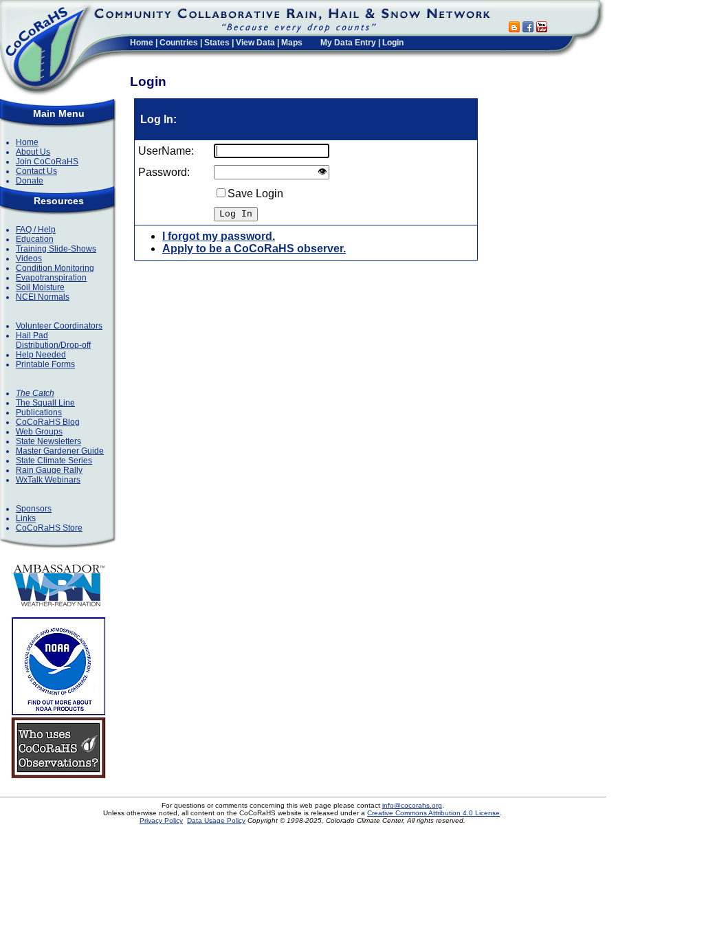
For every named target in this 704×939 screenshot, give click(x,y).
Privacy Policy (161, 820)
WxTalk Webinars (48, 480)
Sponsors (34, 508)
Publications (39, 412)
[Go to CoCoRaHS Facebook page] (528, 28)
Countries (179, 42)
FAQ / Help (36, 229)
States (217, 42)
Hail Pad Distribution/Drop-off (53, 340)
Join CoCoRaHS (47, 161)
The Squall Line (45, 403)
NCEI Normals (42, 297)
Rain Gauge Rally (49, 470)
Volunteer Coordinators (59, 326)
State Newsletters (48, 441)
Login (393, 42)
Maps (291, 42)
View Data (255, 42)
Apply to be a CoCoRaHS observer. (254, 248)
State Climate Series (54, 460)
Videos (29, 258)
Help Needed (41, 355)
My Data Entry (348, 42)
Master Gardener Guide (60, 451)
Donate (29, 181)
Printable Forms (45, 364)
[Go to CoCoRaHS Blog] (514, 28)
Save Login (255, 193)
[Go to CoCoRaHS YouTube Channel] (541, 28)
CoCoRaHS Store (49, 528)
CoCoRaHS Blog (48, 422)
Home (141, 42)
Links (26, 518)
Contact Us (36, 171)
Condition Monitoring (55, 268)
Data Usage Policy (216, 820)
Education (35, 239)
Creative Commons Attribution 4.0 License (433, 813)
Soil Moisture (40, 287)
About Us (33, 152)
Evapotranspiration (51, 278)
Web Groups (39, 432)
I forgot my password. (218, 236)
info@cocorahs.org (412, 805)
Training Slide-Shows (56, 249)
